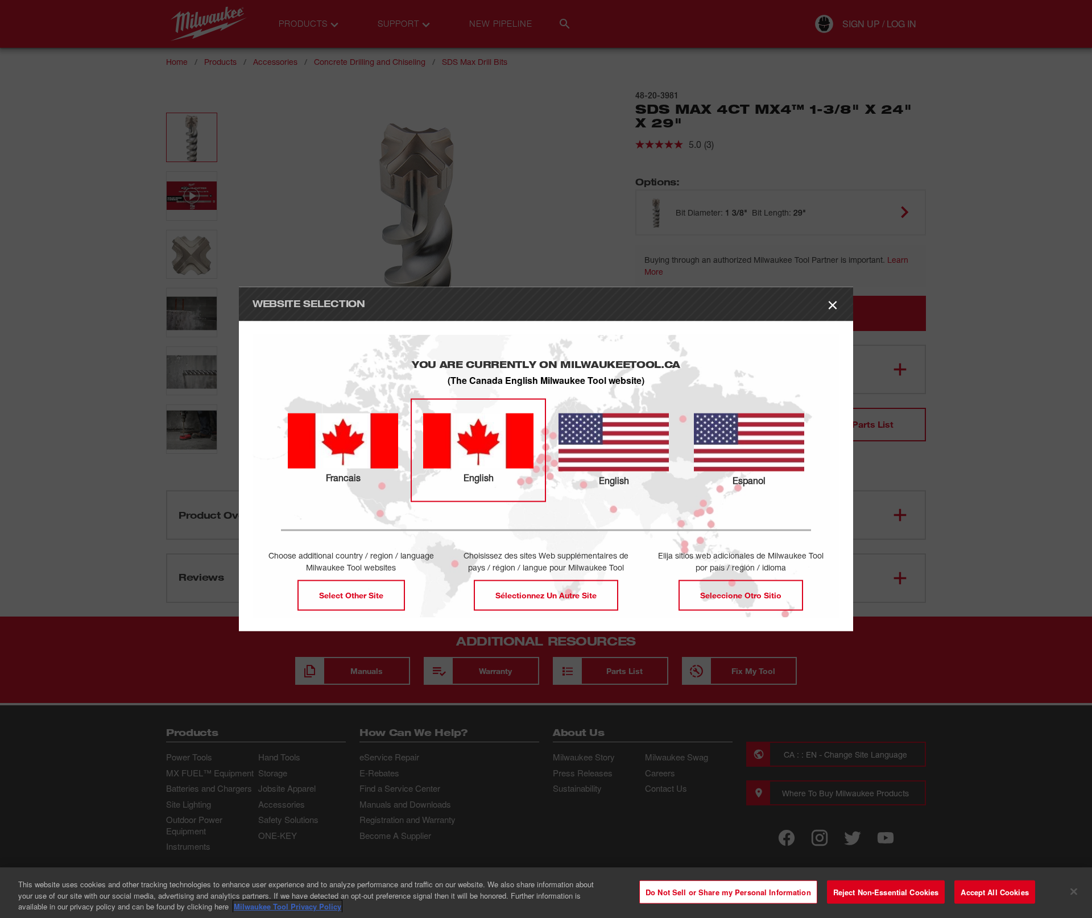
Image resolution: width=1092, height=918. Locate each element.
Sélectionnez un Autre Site (546, 594)
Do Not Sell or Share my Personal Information (728, 891)
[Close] (1073, 891)
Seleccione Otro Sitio (740, 594)
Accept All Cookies (994, 891)
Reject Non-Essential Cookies (886, 891)
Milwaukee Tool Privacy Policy (287, 906)
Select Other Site (351, 594)
